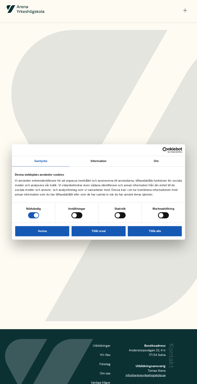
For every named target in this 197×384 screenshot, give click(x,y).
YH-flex (105, 355)
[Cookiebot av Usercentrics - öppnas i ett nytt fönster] (165, 150)
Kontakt (171, 355)
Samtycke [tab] (41, 161)
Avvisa (42, 231)
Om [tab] (156, 161)
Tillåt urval (99, 231)
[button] (185, 11)
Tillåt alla (155, 231)
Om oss (105, 373)
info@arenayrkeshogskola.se (146, 375)
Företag (104, 364)
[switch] (76, 215)
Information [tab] (98, 161)
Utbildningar (101, 346)
